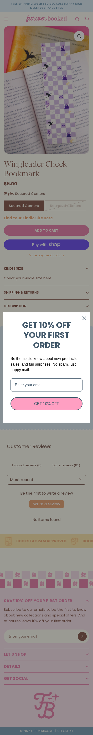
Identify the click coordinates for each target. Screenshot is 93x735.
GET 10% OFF (46, 404)
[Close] (84, 318)
